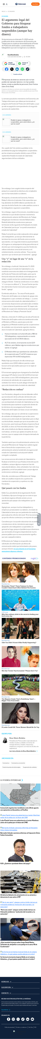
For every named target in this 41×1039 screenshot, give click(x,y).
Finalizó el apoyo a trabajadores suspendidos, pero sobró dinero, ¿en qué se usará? (23, 122)
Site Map (31, 1027)
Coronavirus (6, 763)
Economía (11, 11)
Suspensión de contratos (30, 767)
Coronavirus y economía (18, 763)
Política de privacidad (9, 1027)
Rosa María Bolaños (13, 55)
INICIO (4, 11)
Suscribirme (4, 1010)
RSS (35, 1027)
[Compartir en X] (12, 69)
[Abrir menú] (3, 4)
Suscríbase (35, 4)
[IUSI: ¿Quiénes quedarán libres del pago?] (20, 851)
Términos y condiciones (21, 1027)
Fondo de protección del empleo (11, 767)
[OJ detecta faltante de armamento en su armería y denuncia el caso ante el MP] (20, 882)
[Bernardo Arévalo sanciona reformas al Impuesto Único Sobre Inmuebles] (20, 829)
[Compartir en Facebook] (6, 69)
